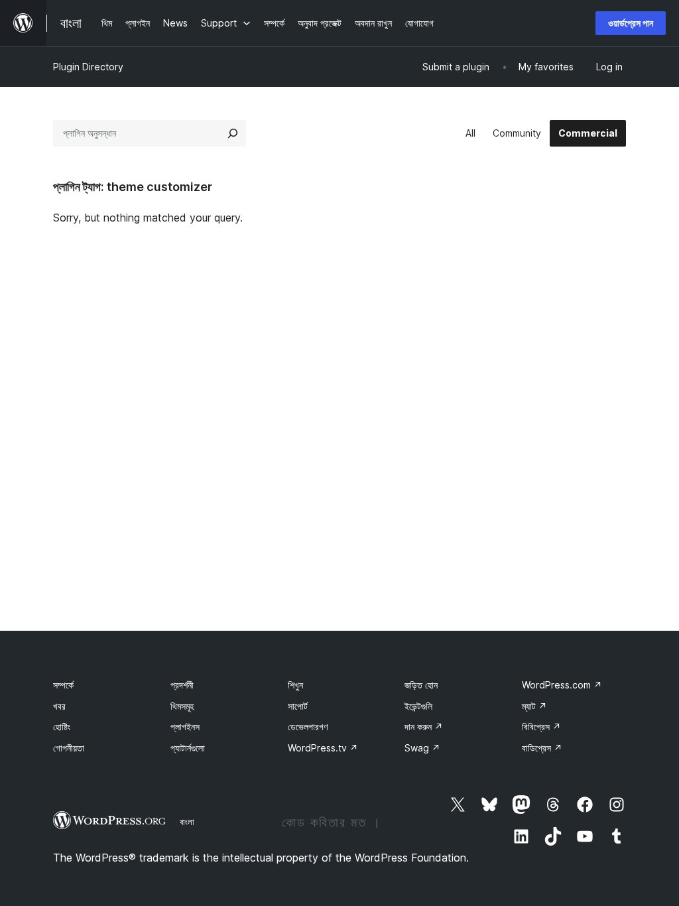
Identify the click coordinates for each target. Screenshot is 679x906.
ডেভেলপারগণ (308, 726)
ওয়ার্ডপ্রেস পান (630, 23)
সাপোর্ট (298, 706)
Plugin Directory (88, 66)
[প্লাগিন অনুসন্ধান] (232, 133)
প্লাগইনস (185, 726)
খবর (59, 706)
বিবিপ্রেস (541, 726)
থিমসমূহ (182, 706)
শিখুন (295, 684)
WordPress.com (562, 684)
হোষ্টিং (61, 726)
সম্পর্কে (63, 684)
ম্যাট (534, 706)
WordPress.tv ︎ (323, 747)
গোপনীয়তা (68, 747)
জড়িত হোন (421, 684)
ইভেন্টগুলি (418, 706)
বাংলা (187, 821)
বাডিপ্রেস (542, 747)
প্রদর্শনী (182, 684)
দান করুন (423, 726)
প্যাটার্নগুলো (187, 747)
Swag (422, 747)
